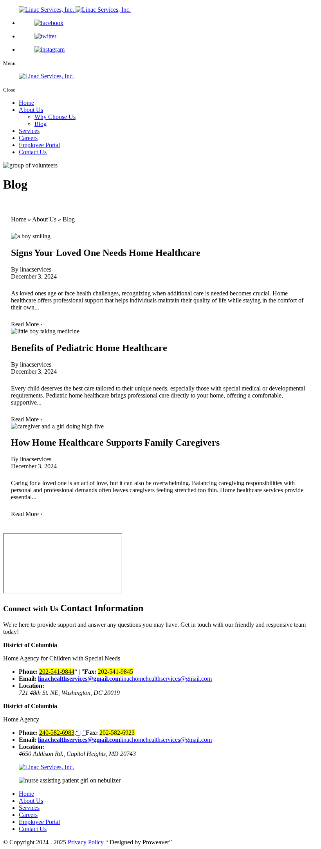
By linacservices (31, 269)
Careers (28, 138)
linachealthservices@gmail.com (79, 678)
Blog (40, 124)
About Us (31, 109)
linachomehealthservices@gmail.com (166, 678)
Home (26, 102)
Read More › (26, 324)
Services (29, 131)
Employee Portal (39, 145)
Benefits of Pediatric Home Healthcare (89, 348)
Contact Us (33, 152)
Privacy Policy (86, 842)
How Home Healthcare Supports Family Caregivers (115, 442)
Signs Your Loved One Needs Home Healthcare (105, 253)
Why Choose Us (55, 116)
